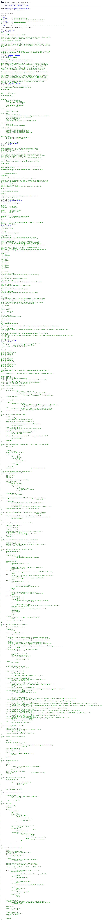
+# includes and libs (7, 215)
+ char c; (5, 764)
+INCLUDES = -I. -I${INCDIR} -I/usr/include (15, 216)
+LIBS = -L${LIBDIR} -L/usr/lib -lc (14, 217)
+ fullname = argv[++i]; (15, 892)
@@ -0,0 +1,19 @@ (6, 31)
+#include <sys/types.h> (8, 363)
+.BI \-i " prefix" (6, 284)
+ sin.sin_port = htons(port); (12, 429)
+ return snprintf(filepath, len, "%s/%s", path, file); (20, 508)
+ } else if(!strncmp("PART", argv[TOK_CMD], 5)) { (18, 699)
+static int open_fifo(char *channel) (12, 726)
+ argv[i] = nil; (10, 634)
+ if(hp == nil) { (8, 422)
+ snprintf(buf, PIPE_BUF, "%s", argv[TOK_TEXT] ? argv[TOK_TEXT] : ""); (27, 684)
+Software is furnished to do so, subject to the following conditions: (23, 69)
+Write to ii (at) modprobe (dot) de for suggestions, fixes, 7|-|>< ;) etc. (24, 333)
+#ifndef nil (4, 369)
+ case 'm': (6, 580)
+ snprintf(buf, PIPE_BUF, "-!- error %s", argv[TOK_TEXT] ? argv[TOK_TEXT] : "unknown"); (33, 689)
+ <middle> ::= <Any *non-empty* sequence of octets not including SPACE (26, 643)
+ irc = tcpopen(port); (9, 900)
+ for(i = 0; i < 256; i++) (13, 743)
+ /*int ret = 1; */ (9, 554)
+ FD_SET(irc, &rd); (11, 814)
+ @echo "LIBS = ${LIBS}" (11, 101)
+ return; (8, 558)
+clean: (3, 141)
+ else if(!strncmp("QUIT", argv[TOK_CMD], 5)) (17, 704)
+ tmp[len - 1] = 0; (11, 483)
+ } (3, 426)
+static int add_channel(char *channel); (13, 385)
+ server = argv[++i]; (14, 877)
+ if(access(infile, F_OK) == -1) (13, 730)
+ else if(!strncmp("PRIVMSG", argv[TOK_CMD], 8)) (18, 716)
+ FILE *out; (6, 526)
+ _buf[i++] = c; (10, 769)
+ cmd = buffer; (10, 662)
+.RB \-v (3, 268)
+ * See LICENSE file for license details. (14, 346)
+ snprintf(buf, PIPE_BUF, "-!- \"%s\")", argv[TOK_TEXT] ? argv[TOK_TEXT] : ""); (30, 715)
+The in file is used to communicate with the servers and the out (21, 154)
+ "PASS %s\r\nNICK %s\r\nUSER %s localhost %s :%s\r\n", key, (30, 404)
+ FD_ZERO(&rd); (10, 812)
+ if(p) (7, 564)
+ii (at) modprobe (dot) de (9, 197)
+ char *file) (22, 499)
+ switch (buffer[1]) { (9, 561)
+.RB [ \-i (4, 261)
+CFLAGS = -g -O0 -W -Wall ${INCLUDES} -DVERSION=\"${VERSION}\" (22, 222)
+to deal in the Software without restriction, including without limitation (24, 65)
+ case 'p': (9, 880)
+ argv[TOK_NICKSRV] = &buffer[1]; (16, 655)
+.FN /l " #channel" (7, 311)
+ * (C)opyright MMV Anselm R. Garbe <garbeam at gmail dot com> (20, 344)
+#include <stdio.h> (7, 353)
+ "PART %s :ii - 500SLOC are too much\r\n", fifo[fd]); (30, 605)
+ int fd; (5, 416)
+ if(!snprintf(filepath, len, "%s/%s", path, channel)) (22, 502)
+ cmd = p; (8, 654)
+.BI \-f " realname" (7, 291)
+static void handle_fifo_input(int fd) (13, 777)
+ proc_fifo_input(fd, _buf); (11, 789)
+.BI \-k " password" (7, 280)
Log (6, 5)
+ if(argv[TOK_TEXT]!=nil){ (13, 691)
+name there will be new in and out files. (14, 156)
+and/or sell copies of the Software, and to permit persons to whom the (23, 68)
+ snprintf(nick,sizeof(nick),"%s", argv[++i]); (22, 884)
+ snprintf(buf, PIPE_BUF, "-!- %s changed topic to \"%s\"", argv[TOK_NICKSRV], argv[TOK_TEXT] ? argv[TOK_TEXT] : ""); (42, 710)
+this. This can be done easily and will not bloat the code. (19, 38)
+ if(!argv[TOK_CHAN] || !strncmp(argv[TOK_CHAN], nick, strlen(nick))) (24, 718)
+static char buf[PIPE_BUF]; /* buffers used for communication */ (21, 382)
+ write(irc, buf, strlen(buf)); (12, 545)
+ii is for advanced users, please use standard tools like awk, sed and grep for (26, 37)
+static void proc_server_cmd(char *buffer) (14, 624)
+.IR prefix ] (5, 262)
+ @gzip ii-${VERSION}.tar (10, 118)
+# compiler (4, 219)
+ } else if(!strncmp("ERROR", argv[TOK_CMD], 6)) (18, 687)
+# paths (3, 205)
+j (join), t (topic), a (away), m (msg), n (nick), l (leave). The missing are (25, 51)
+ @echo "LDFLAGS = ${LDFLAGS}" (12, 105)
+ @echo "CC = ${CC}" (11, 106)
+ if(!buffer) (7, 629)
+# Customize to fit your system (10, 203)
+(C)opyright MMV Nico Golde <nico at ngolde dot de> (17, 61)
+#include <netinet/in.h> (8, 352)
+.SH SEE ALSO (5, 336)
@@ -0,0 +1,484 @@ (6, 341)
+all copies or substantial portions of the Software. (17, 73)
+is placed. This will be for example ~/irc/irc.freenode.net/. (20, 242)
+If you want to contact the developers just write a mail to (19, 196)
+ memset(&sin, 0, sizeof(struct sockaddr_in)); (17, 421)
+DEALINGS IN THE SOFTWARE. (9, 82)
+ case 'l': (6, 595)
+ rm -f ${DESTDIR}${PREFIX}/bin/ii (13, 138)
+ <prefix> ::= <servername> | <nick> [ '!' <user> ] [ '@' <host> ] (25, 638)
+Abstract (3, 145)
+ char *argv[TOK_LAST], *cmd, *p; (13, 626)
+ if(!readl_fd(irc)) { (9, 795)
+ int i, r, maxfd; (8, 806)
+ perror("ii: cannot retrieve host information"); (21, 424)
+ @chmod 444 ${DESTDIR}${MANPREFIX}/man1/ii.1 (17, 132)
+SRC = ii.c (6, 92)
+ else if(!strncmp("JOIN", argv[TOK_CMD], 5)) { (17, 690)
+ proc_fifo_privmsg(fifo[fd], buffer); (20, 557)
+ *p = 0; (10, 487)
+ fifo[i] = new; (10, 751)
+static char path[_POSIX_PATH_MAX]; (12, 381)
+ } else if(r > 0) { (11, 832)
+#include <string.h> (7, 358)
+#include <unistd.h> (7, 366)
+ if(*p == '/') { (10, 486)
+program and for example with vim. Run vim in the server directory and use (24, 181)
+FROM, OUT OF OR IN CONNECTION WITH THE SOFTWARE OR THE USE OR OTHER (22, 81)
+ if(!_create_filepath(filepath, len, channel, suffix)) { (21, 515)
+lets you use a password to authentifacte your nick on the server (21, 281)
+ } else (8, 463)
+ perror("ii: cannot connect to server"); (18, 437)
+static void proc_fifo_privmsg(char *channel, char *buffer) (19, 539)
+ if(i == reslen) (10, 456)
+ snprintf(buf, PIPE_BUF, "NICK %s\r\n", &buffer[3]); (22, 593)
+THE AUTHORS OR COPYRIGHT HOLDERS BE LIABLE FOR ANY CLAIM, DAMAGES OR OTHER (24, 79)
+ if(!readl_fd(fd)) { (9, 779)
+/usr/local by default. (8, 167)
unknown (19, 9)
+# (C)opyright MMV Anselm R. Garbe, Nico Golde (16, 87)
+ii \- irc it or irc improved (10, 233)
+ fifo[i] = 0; (9, 909)
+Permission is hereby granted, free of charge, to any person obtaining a (24, 63)
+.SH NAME (3, 231)
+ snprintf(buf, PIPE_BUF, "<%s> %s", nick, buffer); (19, 542)
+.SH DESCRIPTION (6, 235)
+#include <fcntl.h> (7, 357)
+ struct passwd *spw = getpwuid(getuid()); (16, 852)
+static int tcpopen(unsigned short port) (13, 414)
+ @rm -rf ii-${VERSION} (10, 119)
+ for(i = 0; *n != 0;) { (10, 455)
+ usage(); (8, 868)
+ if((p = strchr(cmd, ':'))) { (12, 671)
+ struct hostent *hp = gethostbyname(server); (17, 419)
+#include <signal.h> (7, 360)
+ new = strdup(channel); (10, 748)
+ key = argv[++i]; (13, 888)
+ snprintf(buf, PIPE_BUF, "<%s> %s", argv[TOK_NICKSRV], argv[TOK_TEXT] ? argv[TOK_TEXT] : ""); (35, 717)
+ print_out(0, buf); (11, 685)
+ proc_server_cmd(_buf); (10, 800)
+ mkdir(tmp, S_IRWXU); (17, 489)
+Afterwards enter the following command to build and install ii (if (22, 169)
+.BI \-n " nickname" (7, 287)
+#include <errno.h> (7, 350)
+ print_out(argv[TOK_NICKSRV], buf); (17, 720)
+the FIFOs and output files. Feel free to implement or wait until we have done (25, 45)
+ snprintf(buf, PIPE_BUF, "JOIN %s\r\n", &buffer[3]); (22, 567)
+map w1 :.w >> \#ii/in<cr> (9, 184)
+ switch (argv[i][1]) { (12, 871)
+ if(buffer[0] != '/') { (10, 555)
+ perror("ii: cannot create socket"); (17, 432)
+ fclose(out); (7, 536)
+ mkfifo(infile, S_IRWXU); (13, 732)
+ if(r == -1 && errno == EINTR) (15, 826)
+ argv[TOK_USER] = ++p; (15, 659)
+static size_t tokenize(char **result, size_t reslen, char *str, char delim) (25, 444)
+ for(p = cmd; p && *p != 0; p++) (13, 666)
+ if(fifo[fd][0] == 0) (12, 597)
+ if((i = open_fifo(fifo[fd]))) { (16, 782)
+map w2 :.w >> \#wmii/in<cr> (9, 185)
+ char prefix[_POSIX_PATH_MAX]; (12, 854)
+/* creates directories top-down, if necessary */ (16, 471)
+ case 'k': (9, 887)
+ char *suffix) (23, 513)
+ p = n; (5, 453)
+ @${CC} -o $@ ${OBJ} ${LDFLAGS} (13, 125)
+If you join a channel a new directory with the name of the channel (22, 302)
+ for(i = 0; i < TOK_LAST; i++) (12, 632)
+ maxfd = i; (17, 819)
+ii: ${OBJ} (4, 123)
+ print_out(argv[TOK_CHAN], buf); (16, 722)
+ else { (5, 752)
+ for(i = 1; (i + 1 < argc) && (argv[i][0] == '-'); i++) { (21, 870)
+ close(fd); (9, 607)
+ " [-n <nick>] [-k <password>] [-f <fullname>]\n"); (27, 395)
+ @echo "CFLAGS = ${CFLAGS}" (12, 104)
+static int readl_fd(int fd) (9, 760)
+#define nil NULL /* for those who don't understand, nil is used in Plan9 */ (25, 370)
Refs (15, 5)
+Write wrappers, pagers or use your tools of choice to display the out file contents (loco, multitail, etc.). (36, 329)
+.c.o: (2, 108)
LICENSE (26, 5)
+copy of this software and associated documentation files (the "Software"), (24, 64)
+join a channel (5, 309)
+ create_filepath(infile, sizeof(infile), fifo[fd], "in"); (24, 609)
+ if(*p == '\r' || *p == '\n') (15, 667)
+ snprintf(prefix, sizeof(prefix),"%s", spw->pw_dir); (19, 864)
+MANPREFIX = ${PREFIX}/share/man (11, 207)
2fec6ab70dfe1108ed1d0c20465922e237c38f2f (18, 8)
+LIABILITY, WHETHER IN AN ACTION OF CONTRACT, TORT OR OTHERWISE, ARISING (24, 80)
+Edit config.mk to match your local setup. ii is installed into (21, 166)
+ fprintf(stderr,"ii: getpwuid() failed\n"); (19, 859)
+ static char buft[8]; (9, 527)
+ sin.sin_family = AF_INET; (11, 427)
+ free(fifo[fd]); (10, 611)
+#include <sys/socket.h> (8, 364)
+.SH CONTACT (4, 330)
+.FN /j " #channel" (7, 308)
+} (1, 397)
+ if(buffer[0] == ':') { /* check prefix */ (19, 649)
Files (10, 5)
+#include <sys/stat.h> (8, 361)
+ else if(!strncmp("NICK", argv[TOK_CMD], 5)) (17, 706)
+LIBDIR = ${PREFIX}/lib (9, 211)
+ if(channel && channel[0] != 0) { (13, 742)
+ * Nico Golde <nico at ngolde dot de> (18, 345)
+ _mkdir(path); (7, 906)
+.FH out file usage (7, 328)
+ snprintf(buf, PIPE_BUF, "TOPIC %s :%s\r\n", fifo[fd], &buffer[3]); (27, 572)
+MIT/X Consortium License (9, 57)
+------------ (5, 164)
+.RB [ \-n (4, 264)
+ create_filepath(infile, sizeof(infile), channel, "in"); (21, 729)
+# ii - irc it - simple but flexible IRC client (16, 86)
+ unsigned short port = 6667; (12, 851)
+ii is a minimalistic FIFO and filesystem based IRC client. (19, 148)
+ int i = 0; (6, 763)
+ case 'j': (6, 562)
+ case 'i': (9, 872)
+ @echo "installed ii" (9, 133)
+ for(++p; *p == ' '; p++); (14, 653)
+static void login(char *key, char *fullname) (15, 400)
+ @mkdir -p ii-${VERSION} (10, 114)
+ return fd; (6, 440)
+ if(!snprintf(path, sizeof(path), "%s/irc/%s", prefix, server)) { (24, 901)
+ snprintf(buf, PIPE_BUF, (13, 403)
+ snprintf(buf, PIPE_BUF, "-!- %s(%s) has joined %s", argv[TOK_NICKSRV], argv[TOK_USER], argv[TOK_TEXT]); (38, 698)
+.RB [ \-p (4, 256)
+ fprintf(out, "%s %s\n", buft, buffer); (15, 535)
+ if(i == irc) (17, 835)
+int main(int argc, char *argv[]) (11, 847)
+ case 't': (6, 570)
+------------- (5, 190)
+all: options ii (6, 95)
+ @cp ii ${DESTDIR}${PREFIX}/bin (13, 129)
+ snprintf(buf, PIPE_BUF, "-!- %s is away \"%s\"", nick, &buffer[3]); (27, 575)
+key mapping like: (6, 182)
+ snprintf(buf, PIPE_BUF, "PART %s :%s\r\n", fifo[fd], (25, 600)
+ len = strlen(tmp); (9, 481)
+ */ (2, 347)
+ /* (4, 636)
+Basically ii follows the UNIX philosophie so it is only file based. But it (24, 43)
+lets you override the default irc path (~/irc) (16, 285)
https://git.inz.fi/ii (18, 4)
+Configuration (5, 188)
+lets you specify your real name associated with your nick (19, 292)
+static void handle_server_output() (12, 792)
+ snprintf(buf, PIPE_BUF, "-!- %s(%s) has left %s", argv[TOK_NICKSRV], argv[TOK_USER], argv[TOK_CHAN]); (38, 700)
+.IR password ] (5, 260)
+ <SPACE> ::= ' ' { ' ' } (12, 641)
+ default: (6, 616)
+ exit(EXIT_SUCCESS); (9, 396)
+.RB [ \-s (4, 254)
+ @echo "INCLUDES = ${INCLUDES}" (13, 102)
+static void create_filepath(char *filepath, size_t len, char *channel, (23, 512)
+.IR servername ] (6, 255)
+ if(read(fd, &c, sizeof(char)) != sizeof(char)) (20, 766)
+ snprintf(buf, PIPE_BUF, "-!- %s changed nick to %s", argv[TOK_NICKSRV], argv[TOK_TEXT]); (34, 708)
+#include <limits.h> (7, 355)
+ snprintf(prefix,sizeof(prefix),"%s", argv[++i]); (24, 874)
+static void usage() (7, 388)
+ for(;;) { (6, 809)
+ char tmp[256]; (8, 475)
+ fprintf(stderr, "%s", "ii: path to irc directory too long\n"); (25, 517)
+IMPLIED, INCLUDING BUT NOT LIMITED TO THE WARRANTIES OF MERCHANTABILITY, (24, 76)
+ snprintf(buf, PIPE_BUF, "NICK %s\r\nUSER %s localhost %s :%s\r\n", (27, 408)
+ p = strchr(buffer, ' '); (13, 650)
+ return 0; (9, 451)
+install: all (5, 127)
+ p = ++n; (11, 462)
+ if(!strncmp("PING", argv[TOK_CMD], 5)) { (16, 678)
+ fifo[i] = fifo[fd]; (14, 783)
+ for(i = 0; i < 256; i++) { (14, 815)
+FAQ (2, 32)
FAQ (4, 17)
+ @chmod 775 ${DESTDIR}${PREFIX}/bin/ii (15, 130)
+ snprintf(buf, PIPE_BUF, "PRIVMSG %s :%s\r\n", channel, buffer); (23, 544)
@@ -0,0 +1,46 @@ (6, 144)
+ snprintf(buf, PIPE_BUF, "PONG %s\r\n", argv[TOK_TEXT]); (23, 679)
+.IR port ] (4, 258)
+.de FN (3, 227)
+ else (4, 407)
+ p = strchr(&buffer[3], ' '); (15, 563)
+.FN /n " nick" (5, 318)
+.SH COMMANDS (5, 305)
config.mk (6, 22)
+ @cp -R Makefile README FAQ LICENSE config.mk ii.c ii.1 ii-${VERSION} (25, 116)
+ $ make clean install (9, 173)
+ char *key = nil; (8, 853)
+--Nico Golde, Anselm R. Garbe (10, 199)
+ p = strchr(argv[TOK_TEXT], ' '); (18, 692)
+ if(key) (5, 402)
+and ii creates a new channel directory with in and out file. (20, 161)
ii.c (4, 25)
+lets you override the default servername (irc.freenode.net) (20, 274)
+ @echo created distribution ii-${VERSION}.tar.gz (18, 120)
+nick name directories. (8, 150)
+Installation (5, 163)
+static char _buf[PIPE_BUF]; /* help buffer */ (15, 383)
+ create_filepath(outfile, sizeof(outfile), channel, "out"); (22, 531)
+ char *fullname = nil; (10, 856)
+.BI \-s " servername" (8, 273)
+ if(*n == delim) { (11, 458)
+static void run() (6, 803)
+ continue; (11, 827)
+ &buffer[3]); (17, 601)
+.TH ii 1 (3, 230)
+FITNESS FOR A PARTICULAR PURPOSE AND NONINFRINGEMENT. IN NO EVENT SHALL (24, 77)
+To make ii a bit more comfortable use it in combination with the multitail (24, 180)
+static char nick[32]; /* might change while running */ (24, 379)
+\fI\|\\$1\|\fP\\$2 (7, 228)
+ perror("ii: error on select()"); (18, 829)
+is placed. (4, 153)
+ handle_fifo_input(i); (23, 839)
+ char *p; (6, 476)
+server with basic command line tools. (13, 158)
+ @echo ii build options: (10, 100)
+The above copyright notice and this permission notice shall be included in (24, 71)
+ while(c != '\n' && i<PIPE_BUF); (13, 771)
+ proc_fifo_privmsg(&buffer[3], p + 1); (20, 586)
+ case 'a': (6, 574)
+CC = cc (6, 221)
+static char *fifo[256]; (8, 377)
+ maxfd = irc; (9, 813)
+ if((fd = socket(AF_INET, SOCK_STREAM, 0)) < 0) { (18, 431)
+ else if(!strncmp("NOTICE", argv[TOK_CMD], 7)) (17, 714)
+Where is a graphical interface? (11, 40)
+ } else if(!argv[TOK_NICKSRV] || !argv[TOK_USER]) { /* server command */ (27, 683)
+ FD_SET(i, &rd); (16, 820)
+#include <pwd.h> (6, 359)
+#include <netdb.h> (7, 351)
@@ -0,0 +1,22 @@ (6, 56)
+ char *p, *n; (7, 446)
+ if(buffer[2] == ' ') (12, 599)
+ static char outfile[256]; (11, 525)
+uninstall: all (5, 136)
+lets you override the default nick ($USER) (14, 289)
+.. (2, 229)
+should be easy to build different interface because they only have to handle (25, 44)
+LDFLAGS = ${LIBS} (8, 223)
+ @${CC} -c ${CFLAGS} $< (10, 111)
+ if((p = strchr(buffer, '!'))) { (16, 656)
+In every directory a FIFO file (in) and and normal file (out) (20, 151)
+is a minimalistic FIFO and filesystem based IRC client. (18, 237)
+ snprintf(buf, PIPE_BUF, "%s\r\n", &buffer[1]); (20, 617)
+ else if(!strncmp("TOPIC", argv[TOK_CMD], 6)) (17, 709)
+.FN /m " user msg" (7, 315)
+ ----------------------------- (10, 50)
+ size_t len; (7, 477)
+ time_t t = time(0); (9, 529)
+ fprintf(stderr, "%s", (10, 390)
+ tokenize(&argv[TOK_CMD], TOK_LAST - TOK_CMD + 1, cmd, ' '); (22, 675)
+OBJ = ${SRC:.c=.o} (8, 93)
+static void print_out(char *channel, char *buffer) (17, 523)
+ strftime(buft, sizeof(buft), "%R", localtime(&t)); (19, 533)
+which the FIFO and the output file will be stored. (17, 301)
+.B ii (2, 236)
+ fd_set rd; (6, 807)
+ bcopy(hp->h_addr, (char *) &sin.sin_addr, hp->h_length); (21, 428)
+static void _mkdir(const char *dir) (12, 472)
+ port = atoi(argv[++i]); (16, 881)
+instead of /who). (6, 53)
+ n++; (9, 464)
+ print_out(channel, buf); (11, 543)
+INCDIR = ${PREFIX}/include (11, 210)
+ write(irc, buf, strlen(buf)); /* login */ (17, 410)
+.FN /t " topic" (6, 322)
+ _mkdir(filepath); (11, 505)
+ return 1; (14, 746)
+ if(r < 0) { (9, 828)
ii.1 (4, 23)
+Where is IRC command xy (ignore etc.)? (13, 34)
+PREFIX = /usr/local (9, 206)
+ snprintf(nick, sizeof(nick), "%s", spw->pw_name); (19, 863)
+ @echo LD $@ (7, 124)
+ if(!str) (6, 450)
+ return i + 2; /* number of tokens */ (23, 468)
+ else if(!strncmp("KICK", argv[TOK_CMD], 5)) (17, 711)
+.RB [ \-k (4, 259)
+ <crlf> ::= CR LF (10, 647)
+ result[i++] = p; (13, 461)
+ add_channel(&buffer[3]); (13, 568)
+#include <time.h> (6, 365)
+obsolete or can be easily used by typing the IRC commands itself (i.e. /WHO (25, 52)
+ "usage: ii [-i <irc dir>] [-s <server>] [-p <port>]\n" (25, 394)
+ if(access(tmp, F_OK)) (15, 488)
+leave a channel (6, 312)
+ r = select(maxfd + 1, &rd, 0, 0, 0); (17, 825)
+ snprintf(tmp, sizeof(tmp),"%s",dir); (15, 480)
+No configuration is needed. (9, 191)
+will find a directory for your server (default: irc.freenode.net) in (23, 299)
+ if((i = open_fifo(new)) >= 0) (12, 749)
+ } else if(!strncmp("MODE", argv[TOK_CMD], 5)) (17, 702)
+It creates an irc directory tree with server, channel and (19, 149)
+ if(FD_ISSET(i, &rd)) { (18, 834)
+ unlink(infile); (10, 610)
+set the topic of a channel (9, 323)
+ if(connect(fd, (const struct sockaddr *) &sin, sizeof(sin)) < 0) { (24, 435)
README (20, 5)
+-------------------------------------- (13, 36)
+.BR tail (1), (5, 339)
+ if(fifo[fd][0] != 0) (12, 556)
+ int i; (5, 628)
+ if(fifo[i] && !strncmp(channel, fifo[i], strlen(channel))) (27, 745)
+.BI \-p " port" (6, 277)
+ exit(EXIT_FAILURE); (12, 425)
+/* (2, 342)
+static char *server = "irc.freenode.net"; (14, 378)
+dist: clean (4, 113)
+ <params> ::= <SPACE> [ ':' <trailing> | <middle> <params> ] (24, 642)
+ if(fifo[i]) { (12, 816)
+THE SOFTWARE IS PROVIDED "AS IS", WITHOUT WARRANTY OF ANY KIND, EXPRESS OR (24, 75)
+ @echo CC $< (7, 110)
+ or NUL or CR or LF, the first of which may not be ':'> (21, 644)
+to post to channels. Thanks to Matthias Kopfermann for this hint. (22, 186)
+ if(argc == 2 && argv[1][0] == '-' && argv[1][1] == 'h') (21, 866)
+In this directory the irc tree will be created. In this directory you (23, 298)
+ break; (8, 569)
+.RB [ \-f (4, 266)
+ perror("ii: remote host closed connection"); (20, 796)
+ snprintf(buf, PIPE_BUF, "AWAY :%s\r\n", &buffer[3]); (22, 578)
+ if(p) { (8, 582)
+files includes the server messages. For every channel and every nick (23, 155)
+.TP (2, 272)
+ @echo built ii (8, 96)
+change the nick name (7, 320)
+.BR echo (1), (5, 338)
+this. (2, 46)
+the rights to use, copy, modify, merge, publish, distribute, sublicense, (24, 67)
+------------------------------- (11, 42)
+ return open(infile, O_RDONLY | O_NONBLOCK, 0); (18, 733)
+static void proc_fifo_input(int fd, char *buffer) (17, 549)
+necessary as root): (7, 170)
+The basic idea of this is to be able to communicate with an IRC (21, 157)
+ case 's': (9, 876)
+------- (3, 194)
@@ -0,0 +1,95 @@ (6, 225)
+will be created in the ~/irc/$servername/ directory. (17, 303)
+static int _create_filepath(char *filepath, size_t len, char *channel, (23, 498)
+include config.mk (6, 89)
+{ (1, 389)
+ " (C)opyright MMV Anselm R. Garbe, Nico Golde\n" (24, 392)
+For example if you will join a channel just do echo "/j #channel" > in (23, 160)
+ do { (4, 765)
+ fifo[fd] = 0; (10, 612)
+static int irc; (6, 376)
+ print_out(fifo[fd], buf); (14, 576)
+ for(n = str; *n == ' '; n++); (12, 452)
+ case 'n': (6, 591)
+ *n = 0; (10, 459)
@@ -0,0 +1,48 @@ (6, 84)
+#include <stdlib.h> (7, 354)
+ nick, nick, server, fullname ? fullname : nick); (26, 406)
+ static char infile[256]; (11, 551)
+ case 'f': (9, 890)
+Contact (3, 193)
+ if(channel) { (7, 501)
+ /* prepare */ (10, 810)
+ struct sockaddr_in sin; (10, 418)
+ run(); (5, 915)
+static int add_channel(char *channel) (13, 736)
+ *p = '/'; (11, 490)
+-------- (3, 147)
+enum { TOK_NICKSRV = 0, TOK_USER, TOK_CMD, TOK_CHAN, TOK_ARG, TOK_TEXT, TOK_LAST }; (27, 373)
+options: (3, 99)
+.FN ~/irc (4, 297)
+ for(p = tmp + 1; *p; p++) (11, 484)
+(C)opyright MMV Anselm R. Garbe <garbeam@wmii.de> (17, 59)
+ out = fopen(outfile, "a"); (11, 532)
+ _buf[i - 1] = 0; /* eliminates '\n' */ (23, 772)
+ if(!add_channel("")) (9, 912)
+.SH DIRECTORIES (6, 295)
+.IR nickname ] (5, 265)
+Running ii (4, 175)
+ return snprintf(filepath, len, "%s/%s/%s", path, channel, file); (26, 506)
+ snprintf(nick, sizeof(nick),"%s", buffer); (19, 592)
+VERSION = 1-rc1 (7, 212)
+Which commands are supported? (10, 49)
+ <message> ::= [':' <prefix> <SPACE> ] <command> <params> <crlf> (24, 637)
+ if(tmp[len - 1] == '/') (10, 482)
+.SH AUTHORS (4, 334)
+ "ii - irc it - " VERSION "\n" (17, 391)
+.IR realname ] (5, 267)
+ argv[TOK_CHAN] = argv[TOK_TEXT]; (16, 697)
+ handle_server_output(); (23, 837)
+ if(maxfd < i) (15, 817)
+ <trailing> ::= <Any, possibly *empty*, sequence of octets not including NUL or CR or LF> (32, 646)
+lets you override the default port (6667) (14, 278)
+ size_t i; (6, 447)
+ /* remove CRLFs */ (9, 665)
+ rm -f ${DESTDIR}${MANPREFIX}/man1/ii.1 (15, 137)
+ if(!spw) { (6, 858)
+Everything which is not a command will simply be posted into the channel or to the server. (30, 326)
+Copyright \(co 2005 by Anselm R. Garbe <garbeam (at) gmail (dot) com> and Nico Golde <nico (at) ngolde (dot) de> (37, 335)
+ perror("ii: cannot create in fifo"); (17, 753)
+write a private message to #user (11, 316)
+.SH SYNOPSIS (5, 252)
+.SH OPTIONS (4, 271)
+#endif (3, 371)
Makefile (5, 19)
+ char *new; (6, 740)
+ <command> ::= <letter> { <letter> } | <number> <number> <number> (25, 640)
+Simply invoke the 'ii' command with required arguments (18, 178)
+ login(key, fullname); (10, 914)
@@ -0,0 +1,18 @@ (6, 201)
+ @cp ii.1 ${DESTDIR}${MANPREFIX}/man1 (15, 131)
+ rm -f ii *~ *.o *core (10, 142)
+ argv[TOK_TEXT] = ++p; (12, 673)
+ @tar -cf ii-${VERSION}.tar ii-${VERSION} (16, 117)
